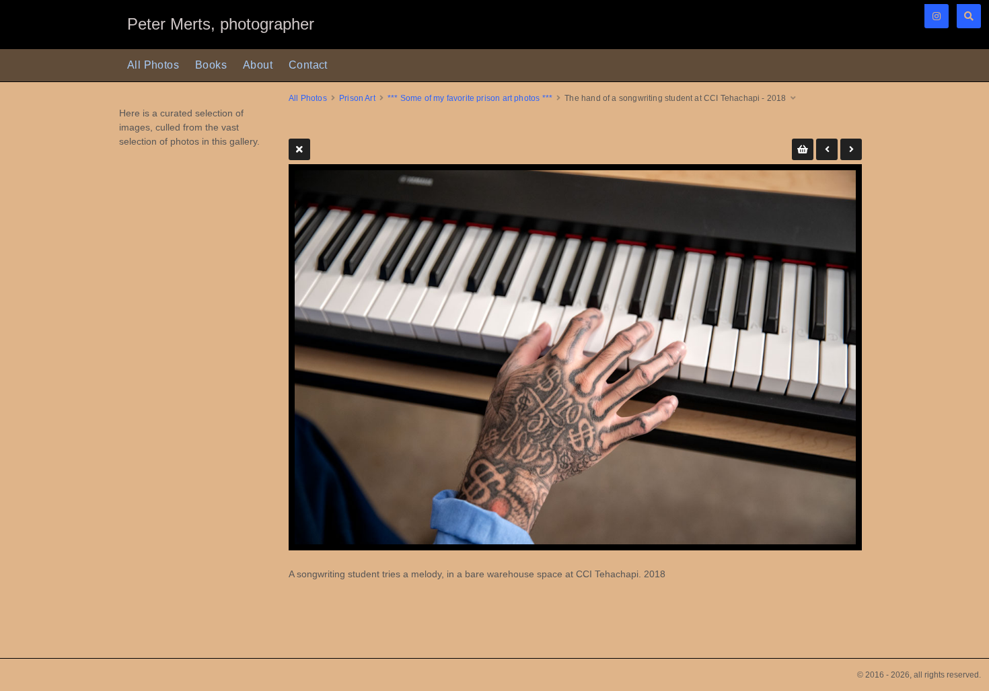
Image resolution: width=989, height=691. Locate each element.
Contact (308, 65)
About (257, 65)
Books (211, 65)
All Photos (153, 65)
